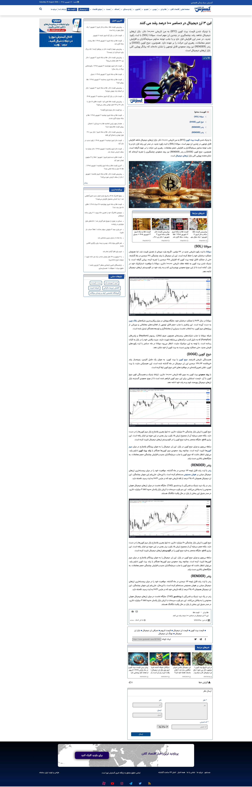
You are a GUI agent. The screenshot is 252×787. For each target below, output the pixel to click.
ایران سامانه (43, 772)
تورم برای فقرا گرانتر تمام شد (112, 251)
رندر (209, 470)
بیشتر (86, 183)
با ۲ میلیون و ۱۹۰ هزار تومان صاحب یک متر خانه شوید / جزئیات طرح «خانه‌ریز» (104, 258)
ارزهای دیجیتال (181, 156)
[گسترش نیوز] (203, 9)
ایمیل (159, 710)
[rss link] (149, 782)
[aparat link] (103, 783)
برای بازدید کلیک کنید (92, 755)
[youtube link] (112, 782)
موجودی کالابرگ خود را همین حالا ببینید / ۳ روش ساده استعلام (104, 214)
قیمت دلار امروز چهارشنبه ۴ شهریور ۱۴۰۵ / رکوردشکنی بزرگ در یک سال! (104, 67)
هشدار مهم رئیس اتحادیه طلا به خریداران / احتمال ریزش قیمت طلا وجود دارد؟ (106, 125)
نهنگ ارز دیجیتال (165, 633)
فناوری (137, 9)
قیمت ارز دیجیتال (180, 630)
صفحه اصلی (185, 9)
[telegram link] (130, 782)
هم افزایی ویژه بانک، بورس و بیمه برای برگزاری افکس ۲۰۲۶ (105, 245)
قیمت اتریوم (165, 630)
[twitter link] (139, 782)
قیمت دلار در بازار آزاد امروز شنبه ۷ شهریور (107, 35)
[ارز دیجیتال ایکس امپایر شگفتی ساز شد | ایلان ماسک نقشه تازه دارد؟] (181, 659)
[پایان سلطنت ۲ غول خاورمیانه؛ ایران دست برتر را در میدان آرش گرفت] (201, 639)
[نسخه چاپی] (133, 611)
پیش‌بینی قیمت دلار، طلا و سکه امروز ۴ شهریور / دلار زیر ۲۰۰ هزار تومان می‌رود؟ (161, 234)
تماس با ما (191, 772)
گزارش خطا (203, 682)
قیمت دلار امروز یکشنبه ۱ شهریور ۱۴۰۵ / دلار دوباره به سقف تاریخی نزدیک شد (105, 150)
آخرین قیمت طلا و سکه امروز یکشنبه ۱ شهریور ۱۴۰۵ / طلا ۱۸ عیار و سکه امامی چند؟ (105, 167)
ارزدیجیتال (82, 9)
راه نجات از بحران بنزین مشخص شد (110, 238)
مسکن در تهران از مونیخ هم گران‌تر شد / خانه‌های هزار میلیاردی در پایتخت (104, 223)
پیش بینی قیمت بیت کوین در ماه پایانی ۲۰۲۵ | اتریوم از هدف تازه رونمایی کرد (138, 670)
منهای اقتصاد (97, 9)
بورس (155, 9)
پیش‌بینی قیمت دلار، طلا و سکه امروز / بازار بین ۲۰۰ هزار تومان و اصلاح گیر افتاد (105, 134)
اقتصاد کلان (174, 9)
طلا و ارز (163, 9)
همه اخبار (181, 772)
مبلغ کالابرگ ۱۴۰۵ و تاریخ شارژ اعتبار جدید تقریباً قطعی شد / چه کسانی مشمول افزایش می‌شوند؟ (104, 197)
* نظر (205, 700)
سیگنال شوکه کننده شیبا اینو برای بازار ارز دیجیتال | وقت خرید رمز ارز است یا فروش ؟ (160, 670)
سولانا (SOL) (199, 116)
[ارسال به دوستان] (137, 611)
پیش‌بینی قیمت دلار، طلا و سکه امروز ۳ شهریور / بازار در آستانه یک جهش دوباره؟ (105, 89)
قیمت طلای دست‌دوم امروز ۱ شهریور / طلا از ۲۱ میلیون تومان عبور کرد (105, 159)
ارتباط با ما (62, 9)
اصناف (116, 9)
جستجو (207, 772)
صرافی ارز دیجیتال (150, 630)
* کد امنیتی (204, 722)
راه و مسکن (127, 9)
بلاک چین (133, 321)
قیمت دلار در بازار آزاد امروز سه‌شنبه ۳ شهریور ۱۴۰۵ (104, 96)
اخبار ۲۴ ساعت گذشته (167, 772)
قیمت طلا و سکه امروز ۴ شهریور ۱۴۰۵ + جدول (142, 233)
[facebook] (206, 639)
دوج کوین (183, 359)
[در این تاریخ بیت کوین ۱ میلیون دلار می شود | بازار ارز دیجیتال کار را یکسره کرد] (202, 659)
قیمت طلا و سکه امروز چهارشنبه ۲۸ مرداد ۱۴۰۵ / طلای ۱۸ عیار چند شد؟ (104, 206)
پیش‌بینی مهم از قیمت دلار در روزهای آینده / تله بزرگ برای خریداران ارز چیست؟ (104, 51)
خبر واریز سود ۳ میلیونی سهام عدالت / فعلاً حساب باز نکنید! (105, 231)
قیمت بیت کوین (192, 140)
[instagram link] (121, 782)
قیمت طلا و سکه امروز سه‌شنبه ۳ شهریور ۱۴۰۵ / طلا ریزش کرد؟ (105, 81)
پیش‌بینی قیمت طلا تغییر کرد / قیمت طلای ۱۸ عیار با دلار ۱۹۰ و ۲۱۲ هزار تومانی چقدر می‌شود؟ (105, 103)
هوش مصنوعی (190, 474)
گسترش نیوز (110, 772)
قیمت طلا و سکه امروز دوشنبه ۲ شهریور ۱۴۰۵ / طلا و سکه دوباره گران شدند (105, 117)
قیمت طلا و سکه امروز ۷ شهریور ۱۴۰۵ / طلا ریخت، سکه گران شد (180, 234)
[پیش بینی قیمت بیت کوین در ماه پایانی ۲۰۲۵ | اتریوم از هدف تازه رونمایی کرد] (138, 659)
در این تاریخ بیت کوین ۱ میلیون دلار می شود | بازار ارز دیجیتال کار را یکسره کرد (202, 670)
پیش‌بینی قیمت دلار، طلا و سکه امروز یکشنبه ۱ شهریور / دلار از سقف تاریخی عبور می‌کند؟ (105, 176)
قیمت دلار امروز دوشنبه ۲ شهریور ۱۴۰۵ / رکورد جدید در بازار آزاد (104, 142)
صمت (108, 9)
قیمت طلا (71, 9)
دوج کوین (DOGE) (197, 122)
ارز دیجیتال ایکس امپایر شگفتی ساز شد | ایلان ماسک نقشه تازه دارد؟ (182, 670)
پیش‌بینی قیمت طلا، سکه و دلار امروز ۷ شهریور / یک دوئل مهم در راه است (198, 234)
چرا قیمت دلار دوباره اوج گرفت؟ (111, 110)
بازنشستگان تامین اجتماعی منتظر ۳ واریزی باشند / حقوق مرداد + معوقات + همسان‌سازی (106, 267)
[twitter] (196, 639)
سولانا (208, 252)
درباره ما (54, 9)
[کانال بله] (60, 40)
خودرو (146, 9)
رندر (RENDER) (198, 127)
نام (160, 700)
